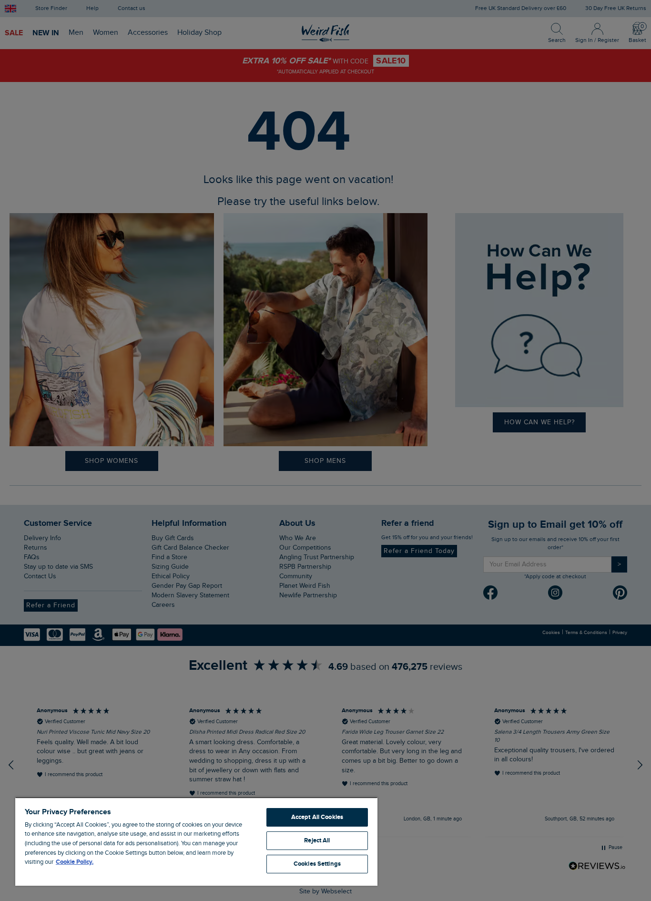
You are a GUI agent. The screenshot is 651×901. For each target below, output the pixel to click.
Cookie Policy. (74, 862)
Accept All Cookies (317, 817)
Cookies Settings (317, 864)
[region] (196, 841)
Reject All (317, 840)
